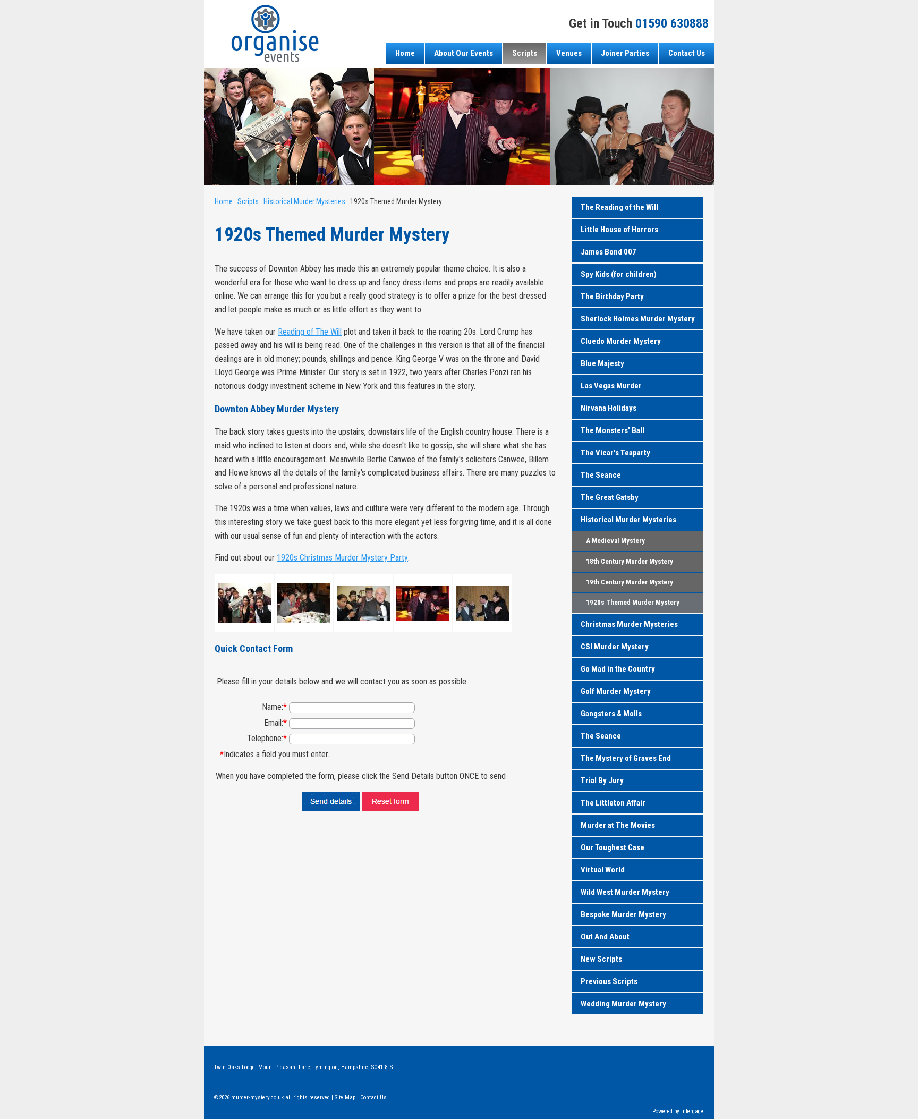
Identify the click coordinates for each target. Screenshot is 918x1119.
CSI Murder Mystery (615, 646)
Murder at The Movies (618, 825)
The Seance (601, 475)
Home (405, 53)
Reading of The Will (310, 332)
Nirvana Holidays (608, 408)
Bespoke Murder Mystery (623, 914)
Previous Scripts (609, 981)
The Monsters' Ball (612, 430)
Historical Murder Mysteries (304, 201)
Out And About (605, 937)
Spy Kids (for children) (619, 274)
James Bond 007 (608, 252)
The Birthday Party (612, 296)
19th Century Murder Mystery (629, 582)
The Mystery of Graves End (626, 758)
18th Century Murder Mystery (629, 561)
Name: (274, 707)
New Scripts (601, 959)
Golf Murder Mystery (616, 691)
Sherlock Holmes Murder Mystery (638, 319)
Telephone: (267, 738)
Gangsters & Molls (611, 713)
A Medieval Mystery (615, 541)
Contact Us (686, 53)
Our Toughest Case (612, 847)
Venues (569, 53)
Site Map (345, 1097)
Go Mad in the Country (618, 669)
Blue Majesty (602, 363)
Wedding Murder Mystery (623, 1003)
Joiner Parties (625, 53)
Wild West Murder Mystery (625, 892)
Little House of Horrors (619, 229)
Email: (275, 723)
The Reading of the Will (619, 207)
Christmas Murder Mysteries (629, 624)
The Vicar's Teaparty (615, 452)
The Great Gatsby (610, 497)
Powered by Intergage (677, 1111)
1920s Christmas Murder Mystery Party (342, 558)
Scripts (524, 53)
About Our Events (463, 53)
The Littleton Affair (613, 803)
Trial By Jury (602, 780)
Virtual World (603, 870)
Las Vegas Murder (611, 386)
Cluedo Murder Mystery (621, 341)
